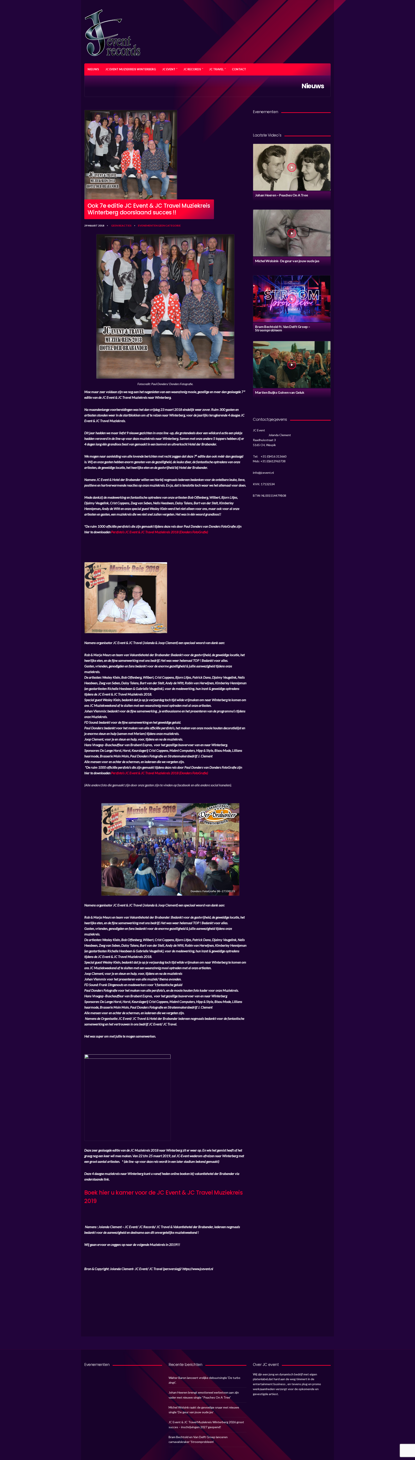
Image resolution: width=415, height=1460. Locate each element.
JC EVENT (168, 69)
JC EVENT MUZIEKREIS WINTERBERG (130, 69)
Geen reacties (121, 225)
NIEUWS (93, 69)
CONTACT (239, 69)
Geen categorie (169, 225)
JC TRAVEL (216, 69)
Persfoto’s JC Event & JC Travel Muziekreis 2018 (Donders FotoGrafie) (159, 532)
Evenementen (148, 225)
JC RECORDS (192, 69)
